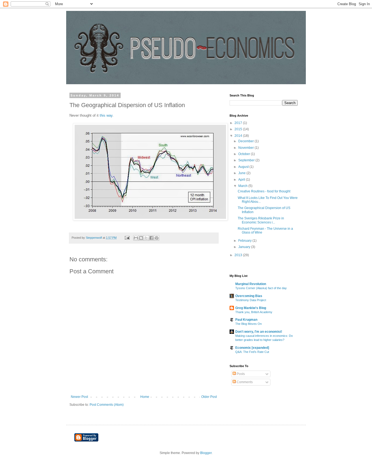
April (242, 179)
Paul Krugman (246, 320)
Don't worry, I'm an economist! (258, 332)
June (242, 173)
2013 (238, 255)
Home (144, 397)
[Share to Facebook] (151, 238)
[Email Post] (126, 237)
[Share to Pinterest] (156, 238)
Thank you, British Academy (253, 312)
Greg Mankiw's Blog (250, 308)
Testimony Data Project (250, 300)
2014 (238, 136)
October (244, 154)
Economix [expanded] (252, 348)
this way (106, 115)
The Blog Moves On (248, 323)
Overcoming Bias (248, 296)
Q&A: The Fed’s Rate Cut (252, 351)
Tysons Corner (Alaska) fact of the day (261, 288)
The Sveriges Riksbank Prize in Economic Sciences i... (261, 220)
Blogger (206, 453)
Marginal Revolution (250, 284)
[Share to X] (146, 238)
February (245, 241)
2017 (238, 123)
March (243, 186)
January (244, 247)
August (243, 167)
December (246, 141)
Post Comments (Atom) (107, 405)
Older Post (209, 397)
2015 (238, 129)
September (246, 160)
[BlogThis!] (141, 238)
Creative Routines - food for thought (264, 191)
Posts (240, 374)
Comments (244, 382)
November (246, 148)
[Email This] (136, 238)
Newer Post (79, 397)
